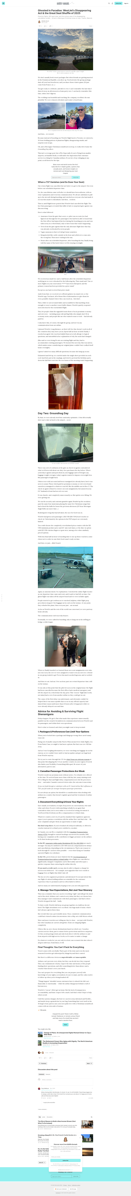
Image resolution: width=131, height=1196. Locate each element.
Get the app (73, 1189)
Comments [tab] (41, 1074)
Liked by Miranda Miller (47, 1090)
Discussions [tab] (49, 1117)
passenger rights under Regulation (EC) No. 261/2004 (64, 843)
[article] (65, 1126)
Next (88, 1063)
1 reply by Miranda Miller (49, 1102)
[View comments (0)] (53, 1131)
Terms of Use (73, 1164)
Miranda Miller (45, 21)
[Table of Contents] (2, 598)
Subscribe (118, 3)
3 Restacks (51, 1052)
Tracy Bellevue (45, 1088)
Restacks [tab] (48, 1074)
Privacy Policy (77, 1165)
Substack (58, 1192)
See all (41, 1162)
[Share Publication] (112, 3)
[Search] (109, 3)
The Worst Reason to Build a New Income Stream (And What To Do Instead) (57, 1122)
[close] (80, 1137)
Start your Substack (61, 1189)
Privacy (65, 1185)
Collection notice (76, 1185)
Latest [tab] (43, 1117)
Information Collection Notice (65, 1165)
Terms (69, 1185)
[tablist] (44, 1074)
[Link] (36, 182)
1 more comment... (42, 1109)
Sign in (126, 3)
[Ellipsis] (92, 1088)
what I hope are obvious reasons (78, 759)
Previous (43, 1063)
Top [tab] (40, 1117)
